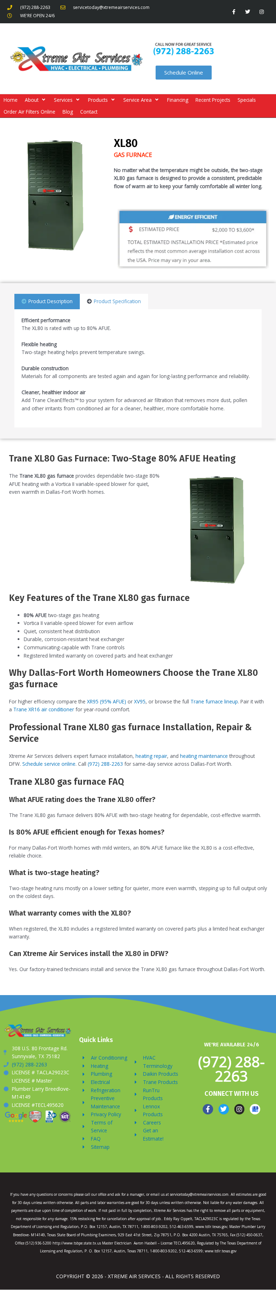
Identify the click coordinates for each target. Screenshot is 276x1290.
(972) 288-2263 (105, 763)
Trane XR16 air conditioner (43, 709)
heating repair (151, 755)
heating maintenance (204, 755)
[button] (35, 100)
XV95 (140, 701)
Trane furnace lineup (214, 701)
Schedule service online (48, 763)
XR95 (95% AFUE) (106, 701)
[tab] (47, 301)
